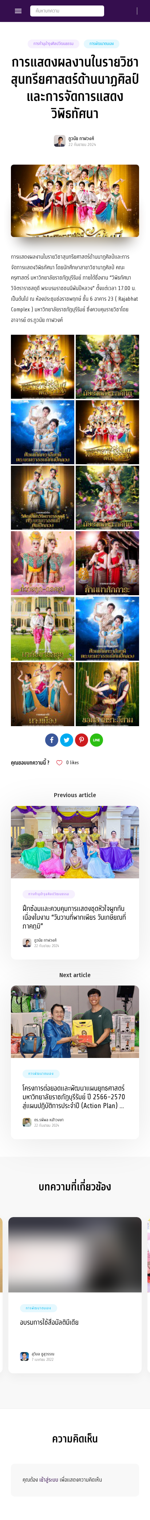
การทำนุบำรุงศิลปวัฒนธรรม (53, 44)
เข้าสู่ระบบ (48, 1480)
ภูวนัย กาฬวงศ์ (81, 138)
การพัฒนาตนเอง (102, 44)
